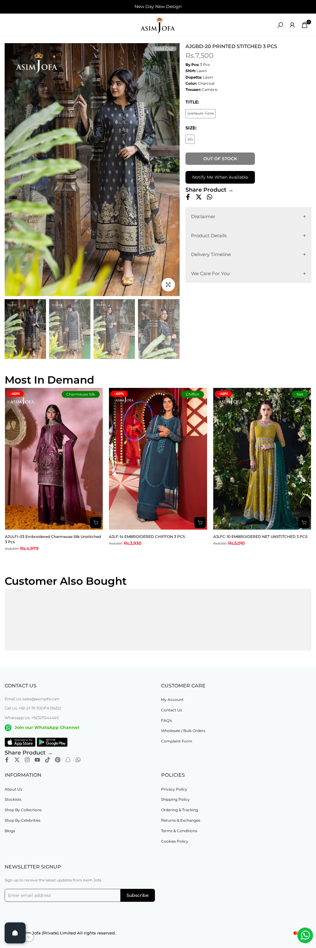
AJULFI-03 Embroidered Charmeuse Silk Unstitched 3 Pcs (53, 539)
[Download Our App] (20, 742)
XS (191, 140)
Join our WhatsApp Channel (47, 727)
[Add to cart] (95, 522)
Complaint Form (176, 741)
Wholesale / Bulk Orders (183, 730)
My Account (172, 699)
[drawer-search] (280, 25)
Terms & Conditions (179, 830)
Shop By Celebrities (22, 820)
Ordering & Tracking (179, 810)
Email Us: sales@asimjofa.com (32, 699)
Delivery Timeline (211, 254)
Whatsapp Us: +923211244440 (32, 717)
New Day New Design (158, 6)
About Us (13, 789)
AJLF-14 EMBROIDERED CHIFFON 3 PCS (147, 536)
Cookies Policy (174, 841)
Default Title (201, 114)
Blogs (10, 830)
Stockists (13, 799)
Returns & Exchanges (180, 820)
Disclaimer (203, 216)
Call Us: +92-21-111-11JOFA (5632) (33, 708)
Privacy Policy (174, 789)
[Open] (15, 932)
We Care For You (210, 273)
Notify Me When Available (220, 177)
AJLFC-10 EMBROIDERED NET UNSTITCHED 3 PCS (260, 536)
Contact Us (171, 710)
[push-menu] (9, 25)
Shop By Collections (23, 810)
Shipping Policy (175, 799)
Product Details (209, 235)
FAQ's (166, 720)
